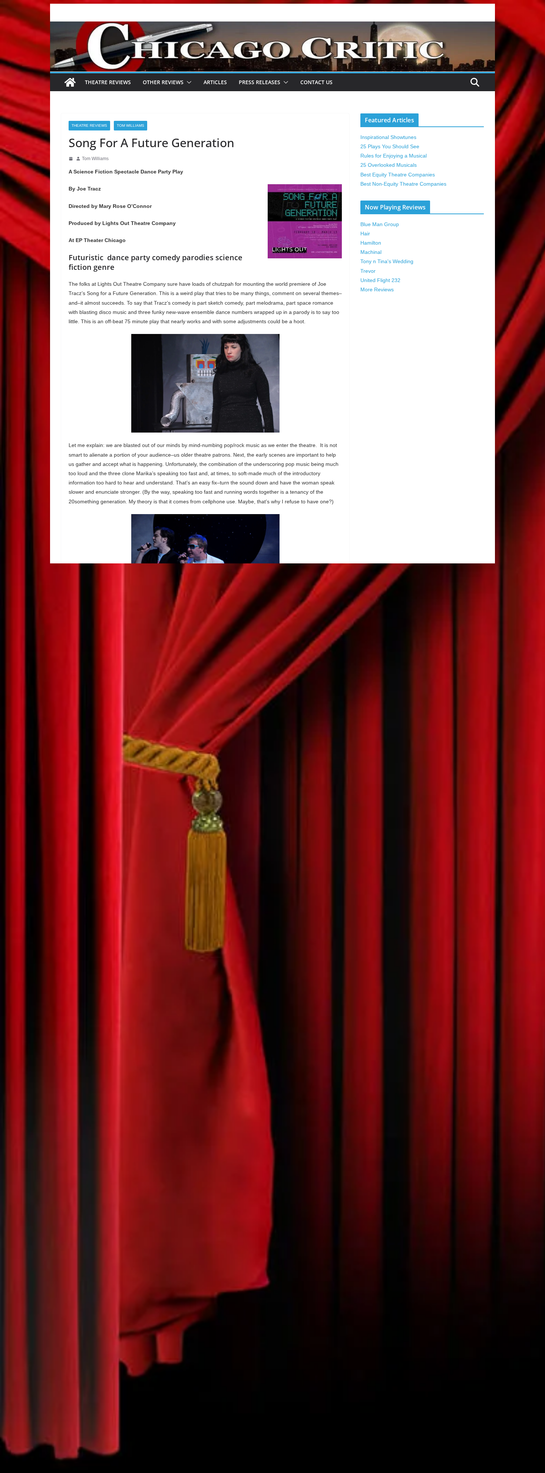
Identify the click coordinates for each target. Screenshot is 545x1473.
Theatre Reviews (108, 82)
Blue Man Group (379, 224)
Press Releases (259, 82)
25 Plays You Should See (389, 146)
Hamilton (370, 243)
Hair (365, 233)
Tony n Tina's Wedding (386, 261)
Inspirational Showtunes (388, 137)
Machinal (371, 252)
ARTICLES (215, 82)
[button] (188, 82)
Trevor (368, 271)
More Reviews (377, 289)
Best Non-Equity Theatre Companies (403, 184)
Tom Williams (130, 125)
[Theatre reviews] (272, 26)
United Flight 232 (380, 280)
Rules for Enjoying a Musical (393, 156)
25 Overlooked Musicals (388, 165)
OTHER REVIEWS (163, 82)
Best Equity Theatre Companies (397, 175)
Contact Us (316, 82)
